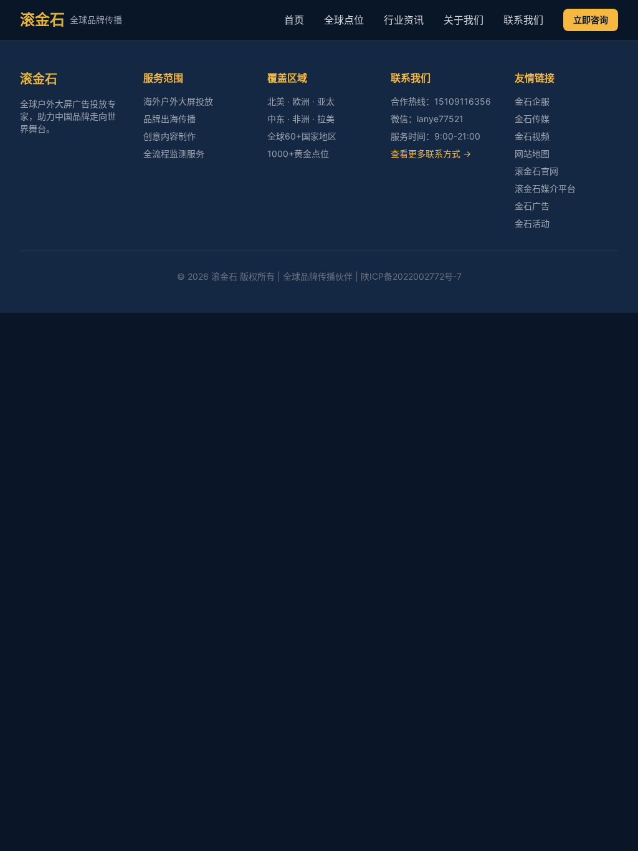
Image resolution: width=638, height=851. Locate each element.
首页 (294, 20)
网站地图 (532, 153)
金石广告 (532, 206)
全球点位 (344, 20)
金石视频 (532, 136)
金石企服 (532, 101)
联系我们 (523, 20)
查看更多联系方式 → (431, 153)
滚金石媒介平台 (545, 188)
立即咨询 (590, 19)
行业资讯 (404, 20)
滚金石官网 (536, 171)
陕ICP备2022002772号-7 (411, 276)
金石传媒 (532, 118)
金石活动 (532, 223)
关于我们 (463, 20)
